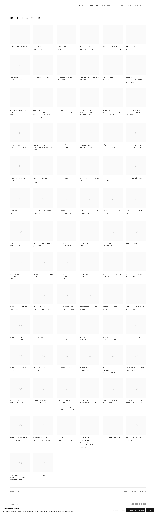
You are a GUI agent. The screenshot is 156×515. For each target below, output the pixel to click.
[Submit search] (145, 5)
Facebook (132, 504)
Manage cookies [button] (14, 504)
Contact (129, 5)
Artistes (73, 5)
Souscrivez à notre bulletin (140, 504)
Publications (118, 5)
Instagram (136, 504)
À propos (138, 5)
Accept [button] (150, 510)
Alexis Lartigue (25, 6)
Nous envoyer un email (144, 504)
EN (145, 1)
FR (141, 1)
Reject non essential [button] (136, 510)
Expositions (106, 5)
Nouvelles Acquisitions (89, 5)
